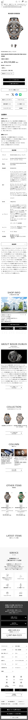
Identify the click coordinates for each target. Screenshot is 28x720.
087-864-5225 (15, 635)
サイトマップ (21, 703)
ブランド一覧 (3, 664)
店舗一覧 (2, 660)
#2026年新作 (3, 461)
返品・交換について (4, 653)
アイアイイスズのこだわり (19, 660)
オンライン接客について (14, 90)
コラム (16, 653)
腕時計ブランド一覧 (12, 4)
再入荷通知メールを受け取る (14, 713)
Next (26, 418)
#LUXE (21, 462)
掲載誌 (2, 671)
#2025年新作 (17, 462)
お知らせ (2, 656)
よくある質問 (3, 649)
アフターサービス (4, 646)
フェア (16, 664)
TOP (2, 4)
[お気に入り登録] (11, 492)
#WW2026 (3, 462)
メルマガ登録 (15, 703)
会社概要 (2, 701)
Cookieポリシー (21, 701)
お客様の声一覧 (4, 667)
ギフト (16, 656)
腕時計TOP (6, 4)
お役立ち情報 (17, 646)
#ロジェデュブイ (8, 462)
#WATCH (8, 461)
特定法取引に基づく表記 (5, 703)
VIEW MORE (22, 314)
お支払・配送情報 (18, 649)
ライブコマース (17, 667)
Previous (1, 418)
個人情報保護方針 (11, 701)
